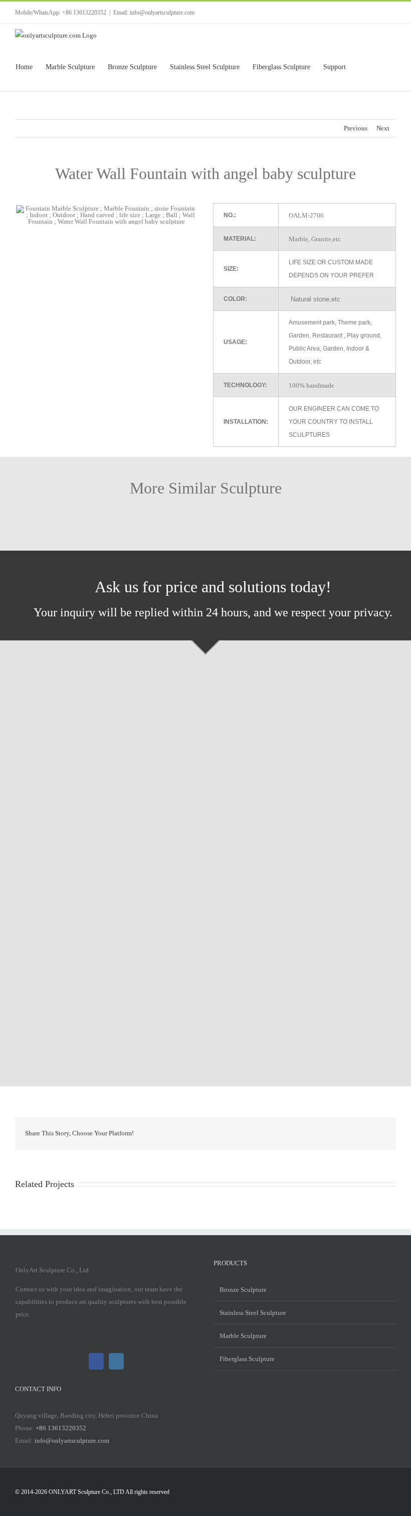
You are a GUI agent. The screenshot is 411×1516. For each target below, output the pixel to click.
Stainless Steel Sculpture (253, 1312)
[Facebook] (96, 1361)
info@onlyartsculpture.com (72, 1440)
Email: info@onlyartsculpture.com (153, 12)
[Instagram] (116, 1361)
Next (382, 128)
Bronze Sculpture (243, 1289)
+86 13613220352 (61, 1428)
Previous (355, 128)
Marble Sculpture (243, 1335)
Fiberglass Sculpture (247, 1359)
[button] (380, 67)
